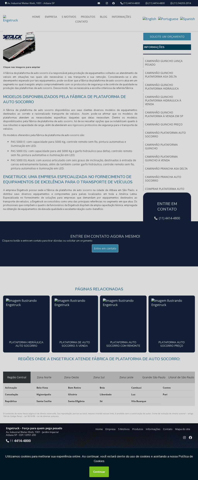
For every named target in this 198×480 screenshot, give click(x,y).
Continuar (99, 471)
